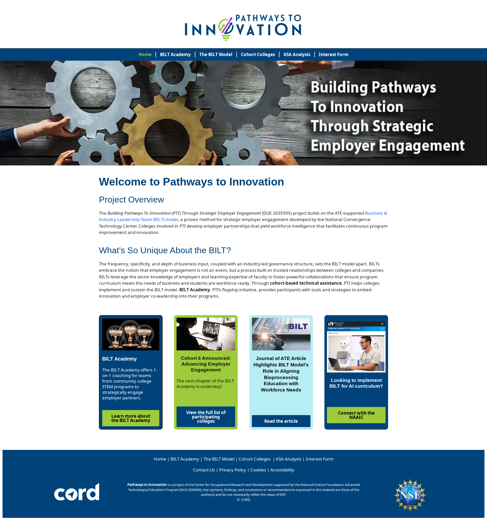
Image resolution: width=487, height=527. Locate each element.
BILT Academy (175, 54)
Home (144, 54)
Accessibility (282, 470)
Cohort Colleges (258, 54)
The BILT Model (215, 54)
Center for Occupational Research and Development (233, 484)
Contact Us (204, 470)
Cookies (258, 470)
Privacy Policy (232, 470)
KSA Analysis (297, 54)
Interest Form (334, 54)
